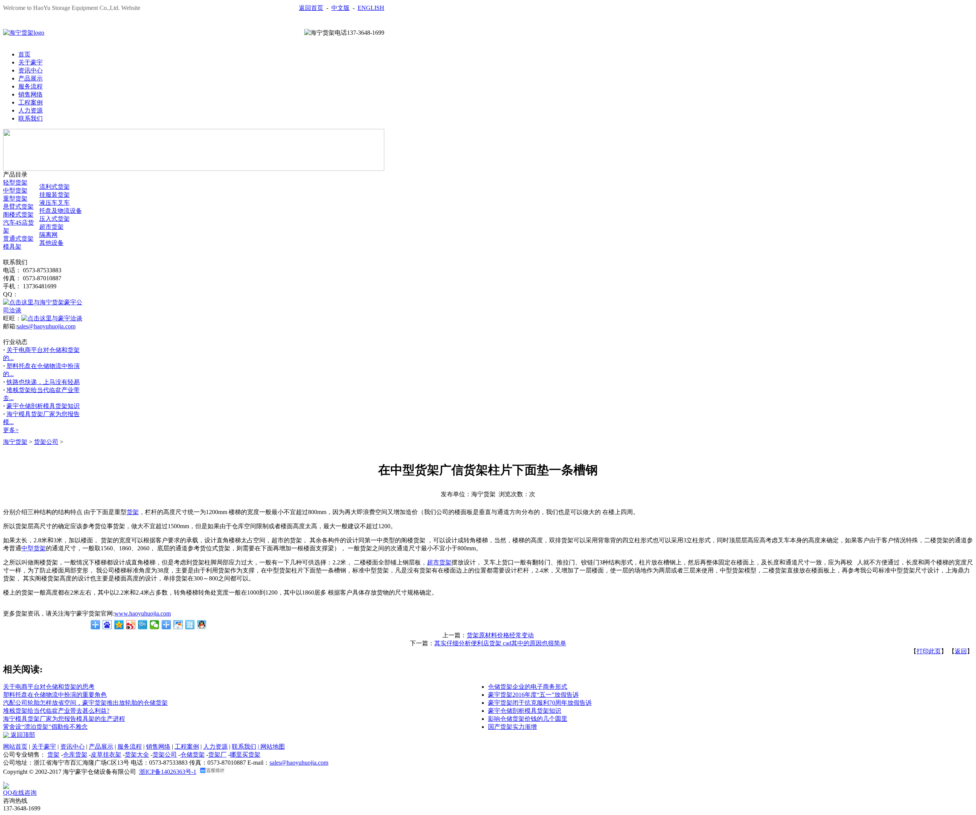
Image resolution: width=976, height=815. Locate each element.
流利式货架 (54, 186)
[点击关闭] (4, 779)
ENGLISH (371, 8)
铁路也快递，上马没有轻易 (43, 382)
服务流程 (30, 86)
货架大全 (137, 754)
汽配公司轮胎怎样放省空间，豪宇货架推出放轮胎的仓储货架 (85, 702)
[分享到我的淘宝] (166, 624)
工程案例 (30, 102)
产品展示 (30, 78)
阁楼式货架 (18, 214)
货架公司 (46, 442)
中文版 (340, 8)
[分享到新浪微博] (131, 624)
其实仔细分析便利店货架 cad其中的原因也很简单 (500, 643)
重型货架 (15, 198)
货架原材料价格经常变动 (500, 635)
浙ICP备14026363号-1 (167, 771)
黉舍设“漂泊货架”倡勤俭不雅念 (45, 726)
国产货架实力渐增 (512, 726)
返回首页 (311, 8)
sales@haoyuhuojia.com (46, 326)
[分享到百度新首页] (107, 624)
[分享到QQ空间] (119, 624)
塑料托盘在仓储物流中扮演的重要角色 (55, 694)
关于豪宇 (30, 62)
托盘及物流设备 (60, 210)
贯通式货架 (18, 238)
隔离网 (48, 234)
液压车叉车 (54, 202)
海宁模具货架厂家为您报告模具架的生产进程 (64, 718)
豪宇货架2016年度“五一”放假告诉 (533, 694)
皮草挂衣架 (106, 754)
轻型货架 (15, 182)
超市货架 (51, 226)
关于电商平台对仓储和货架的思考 (49, 686)
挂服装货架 (54, 194)
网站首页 (15, 746)
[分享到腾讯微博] (143, 624)
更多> (11, 430)
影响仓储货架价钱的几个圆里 (527, 718)
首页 (24, 54)
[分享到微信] (154, 624)
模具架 (12, 246)
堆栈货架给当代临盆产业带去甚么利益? (56, 710)
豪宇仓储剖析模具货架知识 (43, 406)
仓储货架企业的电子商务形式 (527, 686)
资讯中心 (30, 70)
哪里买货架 (245, 754)
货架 (53, 754)
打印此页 (929, 651)
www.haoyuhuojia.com (142, 613)
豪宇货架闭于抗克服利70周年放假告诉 (540, 702)
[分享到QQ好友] (202, 624)
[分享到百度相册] (178, 624)
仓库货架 (75, 754)
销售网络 (30, 94)
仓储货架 (192, 754)
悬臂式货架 (18, 206)
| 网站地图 (271, 746)
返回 (961, 651)
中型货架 (15, 190)
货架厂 (217, 754)
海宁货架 (15, 442)
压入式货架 (54, 218)
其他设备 (51, 243)
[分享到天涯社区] (190, 624)
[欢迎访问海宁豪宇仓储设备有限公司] (23, 32)
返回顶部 (22, 734)
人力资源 (30, 110)
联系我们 (30, 118)
